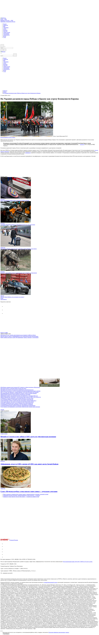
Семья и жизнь (4, 433)
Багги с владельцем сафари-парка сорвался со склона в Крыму (15, 200)
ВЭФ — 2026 (4, 19)
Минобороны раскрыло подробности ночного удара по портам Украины (19, 393)
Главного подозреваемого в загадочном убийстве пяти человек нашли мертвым (20, 406)
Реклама (16, 540)
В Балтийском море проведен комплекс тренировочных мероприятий (18, 405)
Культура (3, 461)
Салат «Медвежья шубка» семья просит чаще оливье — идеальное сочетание (29, 491)
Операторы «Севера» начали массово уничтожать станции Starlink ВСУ (18, 400)
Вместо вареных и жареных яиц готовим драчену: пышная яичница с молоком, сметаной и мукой (25, 494)
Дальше (2, 409)
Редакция (12, 540)
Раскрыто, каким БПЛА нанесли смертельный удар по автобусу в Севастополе (19, 272)
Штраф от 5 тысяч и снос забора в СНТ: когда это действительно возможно (28, 436)
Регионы (3, 199)
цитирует (82, 144)
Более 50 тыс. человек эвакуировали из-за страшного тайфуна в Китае (18, 335)
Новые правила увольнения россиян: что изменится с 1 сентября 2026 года (19, 395)
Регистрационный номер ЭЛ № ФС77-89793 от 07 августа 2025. (78, 561)
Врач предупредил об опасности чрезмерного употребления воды (17, 389)
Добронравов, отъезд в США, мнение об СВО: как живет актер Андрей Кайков (29, 464)
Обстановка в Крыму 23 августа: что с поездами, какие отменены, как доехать (19, 248)
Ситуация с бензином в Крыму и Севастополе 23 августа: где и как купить (18, 224)
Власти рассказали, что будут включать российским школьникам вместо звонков (20, 391)
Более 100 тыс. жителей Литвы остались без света (13, 388)
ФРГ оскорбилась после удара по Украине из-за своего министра (17, 403)
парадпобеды (4, 299)
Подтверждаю (6, 633)
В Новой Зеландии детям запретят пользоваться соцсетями (15, 394)
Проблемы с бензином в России (8, 21)
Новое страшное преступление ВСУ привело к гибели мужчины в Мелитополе (20, 387)
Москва (2, 295)
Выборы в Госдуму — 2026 (7, 20)
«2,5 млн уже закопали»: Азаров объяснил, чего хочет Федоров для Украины (19, 392)
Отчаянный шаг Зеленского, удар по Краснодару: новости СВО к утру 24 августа (21, 397)
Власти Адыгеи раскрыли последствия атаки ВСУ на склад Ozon (17, 398)
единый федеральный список (50, 582)
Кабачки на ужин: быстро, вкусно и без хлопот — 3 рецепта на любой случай (21, 496)
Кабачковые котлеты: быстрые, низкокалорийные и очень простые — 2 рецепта (21, 495)
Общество (3, 247)
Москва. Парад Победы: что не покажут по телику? (12, 297)
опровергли (28, 152)
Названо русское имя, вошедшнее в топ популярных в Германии (17, 404)
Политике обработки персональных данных (59, 632)
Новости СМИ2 (4, 332)
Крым (2, 298)
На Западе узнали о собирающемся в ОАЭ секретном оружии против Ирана (19, 336)
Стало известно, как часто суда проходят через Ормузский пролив (17, 401)
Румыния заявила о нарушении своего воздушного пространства (17, 399)
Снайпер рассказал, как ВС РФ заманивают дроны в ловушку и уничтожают (20, 337)
